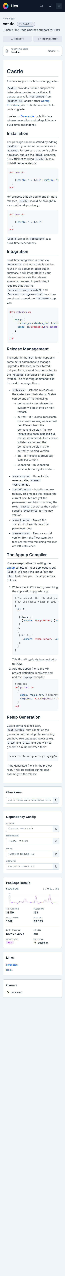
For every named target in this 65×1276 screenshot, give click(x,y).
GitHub (10, 970)
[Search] (50, 5)
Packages (10, 18)
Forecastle (12, 964)
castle (8, 23)
